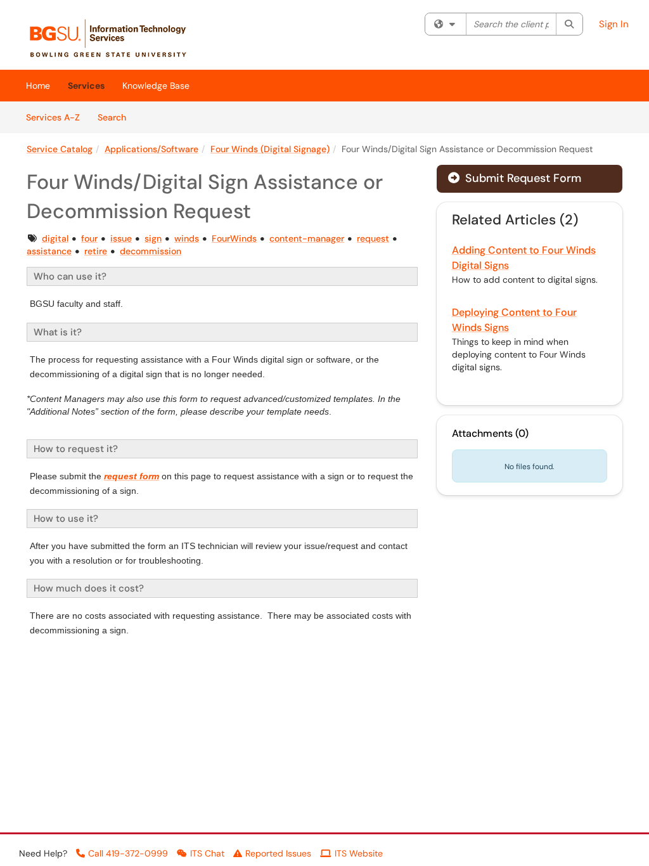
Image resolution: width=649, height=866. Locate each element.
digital (55, 238)
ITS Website (359, 853)
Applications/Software (151, 149)
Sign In (614, 24)
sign (153, 238)
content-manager (306, 238)
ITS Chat (207, 853)
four (89, 238)
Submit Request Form (521, 178)
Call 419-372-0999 (128, 853)
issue (121, 238)
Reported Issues (278, 853)
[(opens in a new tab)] (114, 38)
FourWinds (234, 238)
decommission (150, 251)
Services (86, 85)
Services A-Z (53, 117)
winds (186, 238)
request (373, 238)
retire (95, 251)
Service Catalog (60, 149)
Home (38, 85)
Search (116, 117)
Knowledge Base (156, 85)
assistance (49, 251)
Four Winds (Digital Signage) (270, 149)
